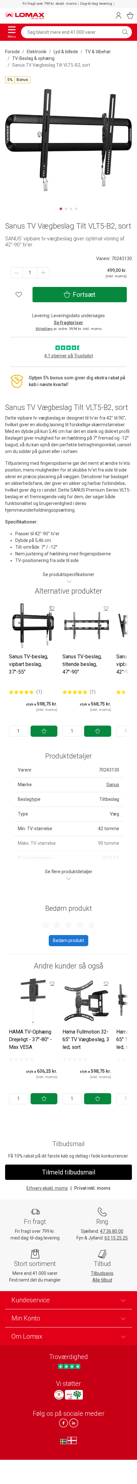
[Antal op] (43, 272)
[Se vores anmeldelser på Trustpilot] (69, 1366)
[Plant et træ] (74, 1395)
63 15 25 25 (116, 1237)
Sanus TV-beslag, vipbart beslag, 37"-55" (28, 664)
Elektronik (37, 51)
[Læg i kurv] (44, 731)
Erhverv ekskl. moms (47, 1188)
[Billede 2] (66, 209)
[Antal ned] (16, 272)
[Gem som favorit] (52, 608)
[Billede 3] (71, 209)
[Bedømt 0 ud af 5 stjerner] (21, 1059)
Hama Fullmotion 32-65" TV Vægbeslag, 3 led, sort (85, 1039)
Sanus (112, 784)
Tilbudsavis (102, 1273)
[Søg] (125, 32)
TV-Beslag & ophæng (33, 58)
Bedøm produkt (68, 940)
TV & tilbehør (98, 51)
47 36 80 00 (111, 1231)
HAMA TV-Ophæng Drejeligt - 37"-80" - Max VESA (30, 1039)
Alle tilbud (102, 1280)
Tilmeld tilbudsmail (68, 1172)
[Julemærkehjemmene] (59, 1395)
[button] (17, 79)
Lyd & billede (66, 51)
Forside (12, 51)
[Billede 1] (61, 209)
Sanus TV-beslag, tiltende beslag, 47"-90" (82, 664)
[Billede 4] (76, 209)
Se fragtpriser (68, 322)
